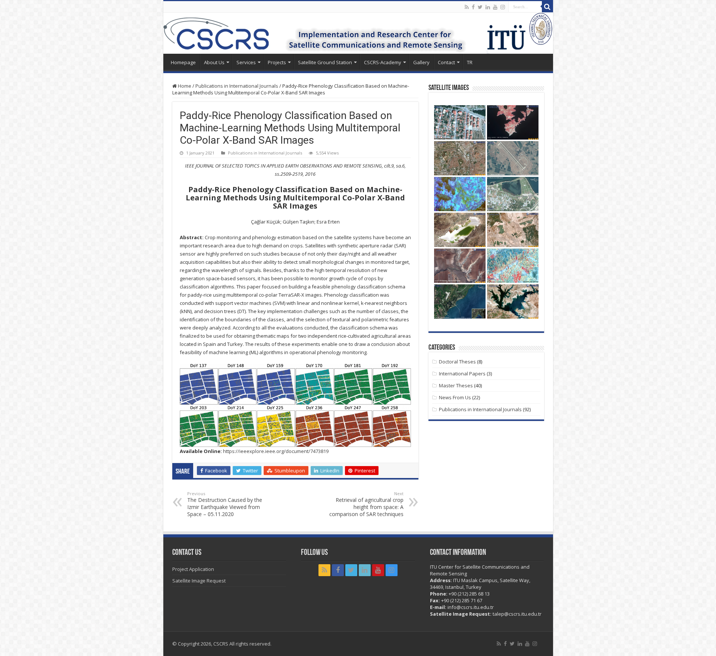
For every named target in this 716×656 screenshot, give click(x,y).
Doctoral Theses (457, 361)
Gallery (421, 62)
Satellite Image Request (199, 580)
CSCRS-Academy (382, 62)
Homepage (183, 62)
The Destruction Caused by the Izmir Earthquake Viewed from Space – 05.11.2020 (224, 504)
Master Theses (456, 385)
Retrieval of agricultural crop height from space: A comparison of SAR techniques (366, 504)
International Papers (462, 373)
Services (246, 62)
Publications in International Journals (236, 85)
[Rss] (467, 7)
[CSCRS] (358, 33)
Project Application (193, 569)
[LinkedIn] (488, 7)
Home (184, 85)
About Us (214, 62)
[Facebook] (473, 7)
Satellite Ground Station (325, 62)
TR (469, 62)
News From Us (455, 397)
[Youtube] (495, 7)
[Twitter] (480, 7)
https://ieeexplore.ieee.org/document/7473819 (276, 451)
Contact (446, 62)
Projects (277, 62)
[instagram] (503, 7)
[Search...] (547, 6)
